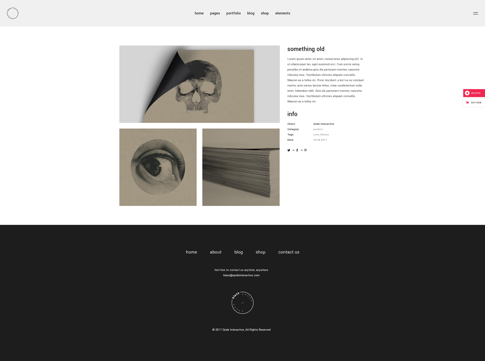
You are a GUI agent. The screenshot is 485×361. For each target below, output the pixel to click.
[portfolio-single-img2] (158, 167)
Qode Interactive (323, 124)
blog (238, 252)
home (191, 252)
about (215, 252)
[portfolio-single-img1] (199, 84)
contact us (288, 252)
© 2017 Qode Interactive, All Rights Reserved (241, 330)
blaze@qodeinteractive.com (241, 275)
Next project (476, 180)
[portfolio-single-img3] (241, 167)
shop (260, 252)
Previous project (9, 180)
